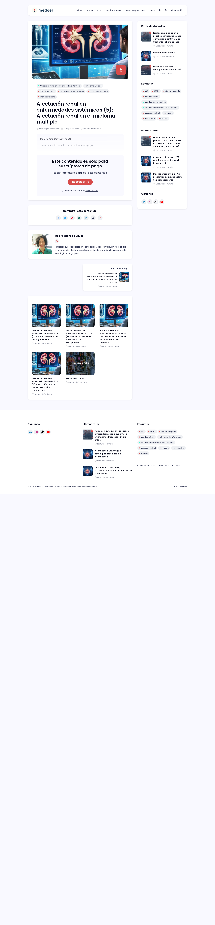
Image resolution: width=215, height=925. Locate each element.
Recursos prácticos (135, 10)
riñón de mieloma (47, 97)
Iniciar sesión (177, 10)
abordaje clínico (152, 96)
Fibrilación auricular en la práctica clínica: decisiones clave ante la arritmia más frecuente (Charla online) (167, 37)
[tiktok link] (155, 201)
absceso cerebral (152, 113)
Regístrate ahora (80, 181)
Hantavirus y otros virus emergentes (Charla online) (167, 68)
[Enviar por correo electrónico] (93, 217)
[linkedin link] (143, 201)
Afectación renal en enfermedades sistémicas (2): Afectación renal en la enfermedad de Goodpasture (79, 336)
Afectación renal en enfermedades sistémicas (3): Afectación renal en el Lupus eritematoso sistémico (113, 336)
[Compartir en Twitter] (65, 217)
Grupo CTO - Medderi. (44, 486)
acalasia (169, 113)
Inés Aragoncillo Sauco (49, 128)
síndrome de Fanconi (99, 91)
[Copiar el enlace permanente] (100, 217)
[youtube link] (161, 201)
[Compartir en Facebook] (58, 217)
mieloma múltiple (94, 86)
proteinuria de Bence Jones (72, 91)
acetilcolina (150, 118)
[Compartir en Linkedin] (86, 217)
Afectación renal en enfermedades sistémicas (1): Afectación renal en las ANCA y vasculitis (101, 278)
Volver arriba (181, 486)
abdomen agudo (172, 91)
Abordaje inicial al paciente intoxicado (161, 107)
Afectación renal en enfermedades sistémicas (60, 86)
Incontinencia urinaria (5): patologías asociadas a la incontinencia (166, 160)
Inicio (79, 10)
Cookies (176, 465)
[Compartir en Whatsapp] (79, 217)
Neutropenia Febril (75, 378)
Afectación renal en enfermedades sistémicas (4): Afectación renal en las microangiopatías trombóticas (45, 384)
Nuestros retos (94, 10)
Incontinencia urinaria (164, 52)
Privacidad (164, 465)
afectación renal (47, 91)
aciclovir (164, 118)
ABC (146, 91)
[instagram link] (149, 201)
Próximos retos (113, 10)
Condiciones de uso (146, 465)
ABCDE (156, 91)
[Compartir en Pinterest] (72, 217)
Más (152, 10)
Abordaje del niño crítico (155, 102)
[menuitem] (79, 10)
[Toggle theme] (166, 10)
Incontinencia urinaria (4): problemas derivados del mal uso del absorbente (168, 177)
